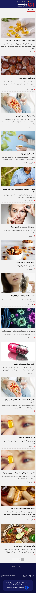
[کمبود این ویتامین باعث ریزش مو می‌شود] (18, 283)
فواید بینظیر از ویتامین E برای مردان (24, 116)
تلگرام (25, 576)
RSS (13, 567)
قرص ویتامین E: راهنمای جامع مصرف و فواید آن (20, 40)
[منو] (4, 4)
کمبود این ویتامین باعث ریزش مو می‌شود (22, 296)
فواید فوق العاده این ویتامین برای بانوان (23, 508)
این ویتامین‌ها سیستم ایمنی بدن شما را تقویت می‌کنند (18, 331)
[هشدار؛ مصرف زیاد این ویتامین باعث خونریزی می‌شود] (18, 460)
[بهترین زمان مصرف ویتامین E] (18, 425)
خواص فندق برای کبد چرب (27, 78)
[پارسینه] (24, 4)
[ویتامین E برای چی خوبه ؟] (18, 141)
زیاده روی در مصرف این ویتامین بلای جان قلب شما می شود (19, 190)
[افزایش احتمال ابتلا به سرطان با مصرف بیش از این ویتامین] (18, 387)
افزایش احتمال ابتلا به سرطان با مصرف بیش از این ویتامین (20, 401)
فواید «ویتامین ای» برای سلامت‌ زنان (24, 546)
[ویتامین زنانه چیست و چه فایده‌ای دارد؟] (18, 214)
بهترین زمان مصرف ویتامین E (26, 437)
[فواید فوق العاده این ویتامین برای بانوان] (18, 496)
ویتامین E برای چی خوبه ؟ (27, 154)
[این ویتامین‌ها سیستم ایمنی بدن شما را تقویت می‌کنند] (18, 318)
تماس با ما (21, 567)
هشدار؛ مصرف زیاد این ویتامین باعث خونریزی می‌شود (19, 473)
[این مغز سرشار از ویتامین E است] (18, 250)
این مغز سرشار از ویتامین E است (25, 262)
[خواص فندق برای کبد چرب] (18, 65)
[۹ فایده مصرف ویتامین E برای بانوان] (18, 351)
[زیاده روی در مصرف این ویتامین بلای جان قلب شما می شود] (18, 176)
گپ (33, 576)
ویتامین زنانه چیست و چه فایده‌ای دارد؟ (23, 227)
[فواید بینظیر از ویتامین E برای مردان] (18, 103)
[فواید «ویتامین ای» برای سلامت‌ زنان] (18, 533)
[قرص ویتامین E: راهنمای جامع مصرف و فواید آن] (18, 28)
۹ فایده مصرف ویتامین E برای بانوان (24, 364)
